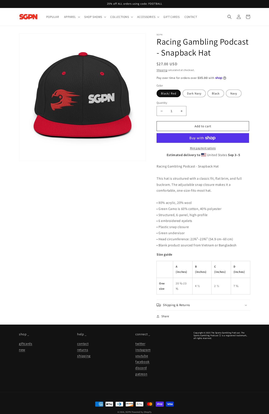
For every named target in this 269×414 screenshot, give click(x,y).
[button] (72, 16)
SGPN (128, 412)
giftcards (25, 343)
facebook (142, 362)
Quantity (162, 103)
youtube (141, 356)
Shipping (162, 70)
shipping (84, 356)
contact (82, 343)
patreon (141, 374)
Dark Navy (194, 93)
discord (141, 368)
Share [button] (165, 316)
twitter (140, 343)
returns (82, 350)
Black (216, 93)
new (22, 350)
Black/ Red (168, 93)
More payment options (203, 148)
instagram (142, 350)
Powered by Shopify (142, 412)
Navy (233, 93)
